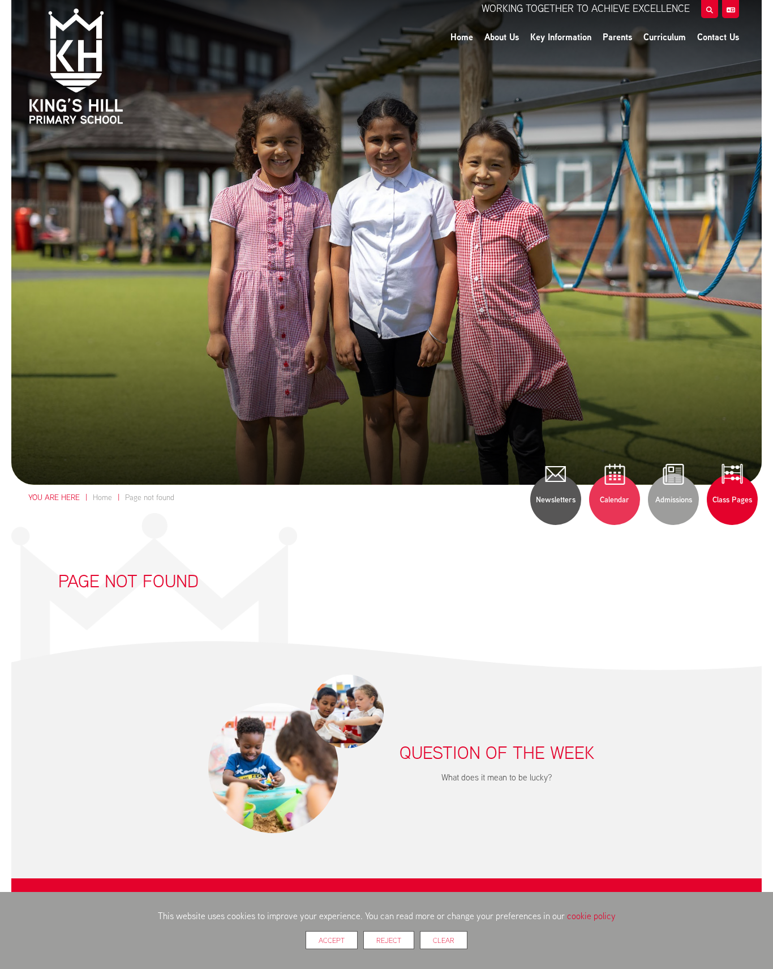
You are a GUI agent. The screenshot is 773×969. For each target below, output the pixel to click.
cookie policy (591, 915)
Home (102, 497)
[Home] (75, 67)
